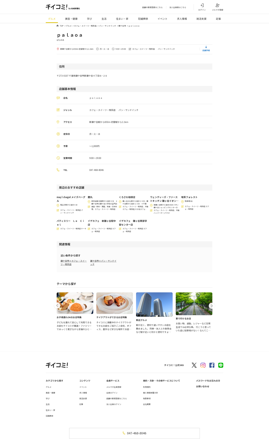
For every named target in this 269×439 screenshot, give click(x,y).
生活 (103, 19)
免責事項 (147, 398)
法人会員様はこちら (177, 7)
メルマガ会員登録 (113, 387)
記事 (218, 19)
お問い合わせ (202, 386)
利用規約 (147, 387)
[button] (57, 305)
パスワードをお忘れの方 (208, 380)
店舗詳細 (206, 50)
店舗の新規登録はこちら (152, 7)
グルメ (52, 19)
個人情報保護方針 (150, 392)
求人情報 (182, 19)
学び (89, 19)
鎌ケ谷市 (122, 25)
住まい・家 (122, 19)
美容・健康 (71, 19)
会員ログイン (112, 392)
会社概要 (147, 404)
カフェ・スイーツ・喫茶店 (85, 25)
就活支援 (201, 19)
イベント (163, 19)
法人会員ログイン (113, 404)
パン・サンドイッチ (107, 25)
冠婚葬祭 (143, 19)
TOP (62, 25)
